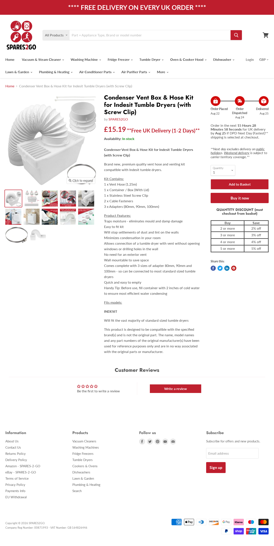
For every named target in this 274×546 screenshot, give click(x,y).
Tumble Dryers (82, 460)
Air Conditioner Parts (95, 72)
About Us (12, 441)
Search (77, 491)
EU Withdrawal (16, 497)
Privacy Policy (15, 484)
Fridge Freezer (119, 59)
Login (250, 59)
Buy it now (240, 198)
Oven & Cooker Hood (187, 59)
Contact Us (13, 447)
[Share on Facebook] (213, 268)
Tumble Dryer (150, 59)
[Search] (236, 35)
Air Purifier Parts (134, 72)
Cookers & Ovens (85, 466)
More (161, 72)
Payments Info (15, 491)
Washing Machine (85, 59)
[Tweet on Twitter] (220, 268)
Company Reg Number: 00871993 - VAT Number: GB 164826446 (46, 527)
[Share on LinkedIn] (226, 268)
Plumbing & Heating (54, 72)
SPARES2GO (118, 119)
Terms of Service (17, 478)
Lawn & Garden (17, 72)
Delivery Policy (16, 460)
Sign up (216, 467)
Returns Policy (15, 453)
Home (10, 59)
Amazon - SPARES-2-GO (22, 466)
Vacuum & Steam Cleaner (42, 59)
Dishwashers (81, 472)
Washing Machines (85, 447)
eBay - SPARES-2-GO (20, 472)
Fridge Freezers (83, 453)
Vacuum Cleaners (84, 441)
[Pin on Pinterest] (233, 268)
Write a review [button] (175, 389)
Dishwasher (222, 59)
